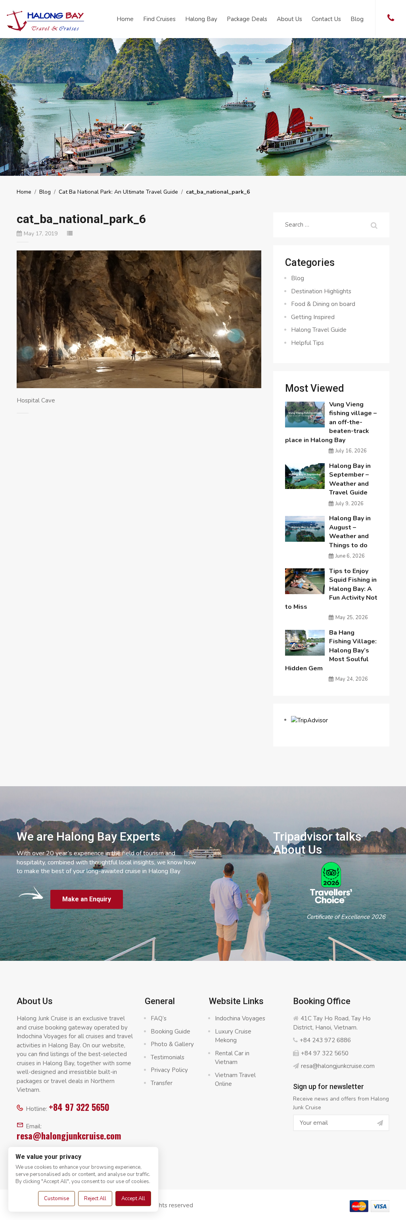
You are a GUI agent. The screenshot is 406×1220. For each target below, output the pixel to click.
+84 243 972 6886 (325, 1040)
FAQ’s (159, 1018)
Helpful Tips (307, 343)
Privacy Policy (169, 1070)
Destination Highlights (321, 291)
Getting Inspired (313, 317)
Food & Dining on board (323, 304)
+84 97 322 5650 (79, 1107)
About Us (289, 19)
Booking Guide (170, 1031)
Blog (357, 19)
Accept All (133, 1198)
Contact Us (326, 19)
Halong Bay (201, 19)
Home (125, 19)
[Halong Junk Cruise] (45, 19)
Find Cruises (159, 19)
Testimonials (167, 1057)
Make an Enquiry (86, 899)
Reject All (95, 1198)
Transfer (161, 1083)
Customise (56, 1198)
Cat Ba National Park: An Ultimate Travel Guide (118, 192)
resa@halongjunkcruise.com (69, 1135)
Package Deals (247, 19)
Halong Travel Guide (319, 330)
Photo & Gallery (172, 1044)
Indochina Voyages (240, 1018)
